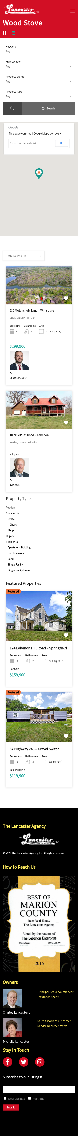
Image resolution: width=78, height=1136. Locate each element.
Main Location (13, 61)
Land (11, 559)
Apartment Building (19, 547)
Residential (12, 541)
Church (14, 524)
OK (61, 143)
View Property (39, 296)
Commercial (13, 513)
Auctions (38, 1098)
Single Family (15, 564)
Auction (10, 507)
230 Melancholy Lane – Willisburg (32, 310)
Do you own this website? (23, 143)
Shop (11, 530)
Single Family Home (19, 570)
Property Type (14, 91)
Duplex (10, 536)
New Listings (16, 1098)
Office (11, 519)
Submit (11, 1107)
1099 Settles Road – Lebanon (29, 435)
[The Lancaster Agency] (21, 12)
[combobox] (39, 66)
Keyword (11, 46)
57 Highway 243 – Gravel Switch (34, 748)
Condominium (16, 553)
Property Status (15, 76)
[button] (43, 179)
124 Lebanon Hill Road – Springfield (38, 648)
